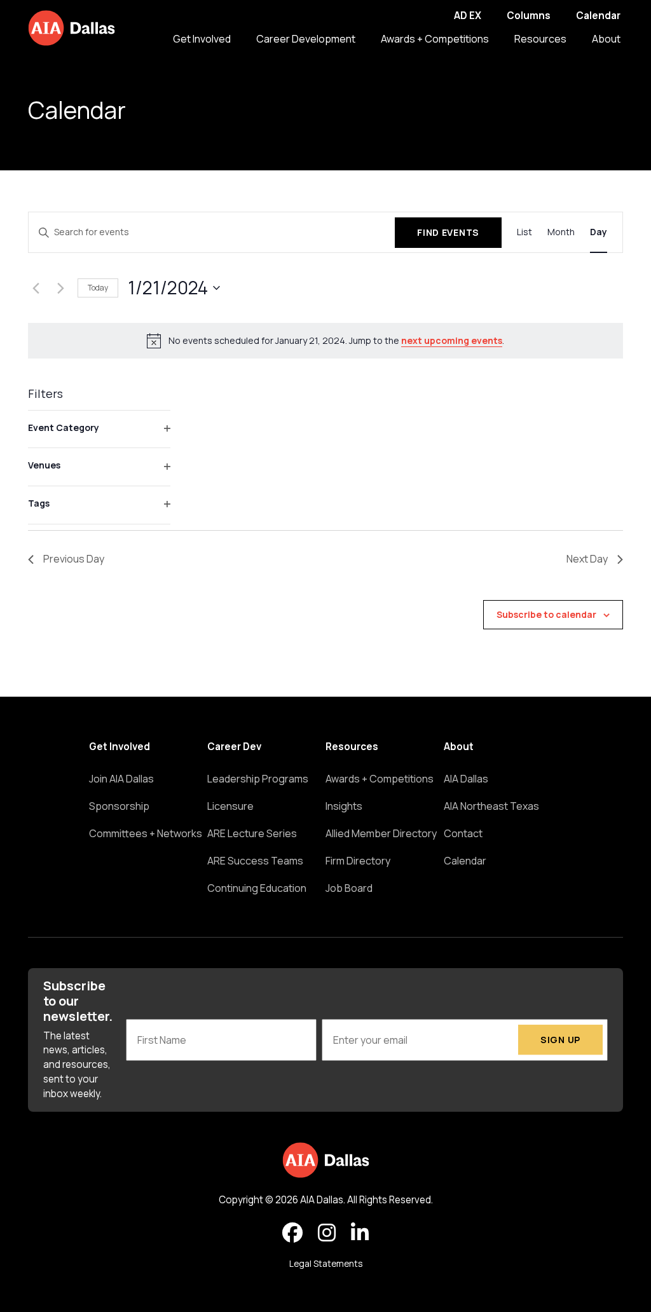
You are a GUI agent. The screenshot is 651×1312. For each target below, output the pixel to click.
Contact (463, 833)
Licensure (230, 806)
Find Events (448, 232)
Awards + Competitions (435, 39)
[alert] (325, 341)
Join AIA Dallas (121, 779)
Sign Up (560, 1040)
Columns (529, 15)
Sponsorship (119, 806)
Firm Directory (358, 861)
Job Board (349, 888)
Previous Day (73, 559)
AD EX (467, 15)
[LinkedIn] (360, 1233)
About (606, 39)
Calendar (598, 15)
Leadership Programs (257, 779)
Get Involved (202, 39)
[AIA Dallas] (71, 28)
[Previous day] (35, 288)
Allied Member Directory (381, 833)
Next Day (587, 559)
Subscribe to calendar (546, 614)
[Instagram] (327, 1233)
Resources (540, 39)
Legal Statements (325, 1263)
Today (98, 287)
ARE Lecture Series (252, 833)
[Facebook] (292, 1233)
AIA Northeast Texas (491, 806)
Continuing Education (256, 888)
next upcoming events (451, 340)
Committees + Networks (145, 833)
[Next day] (60, 288)
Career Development (305, 39)
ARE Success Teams (255, 861)
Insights (344, 806)
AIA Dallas (466, 779)
